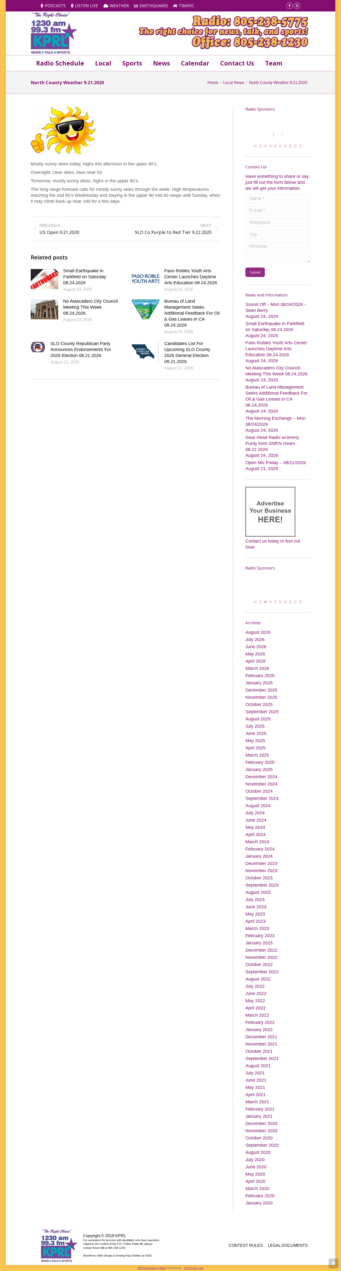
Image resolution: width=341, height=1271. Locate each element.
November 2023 (261, 879)
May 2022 (255, 1009)
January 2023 (259, 951)
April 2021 (255, 1103)
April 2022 (255, 1016)
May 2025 (255, 749)
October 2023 (259, 886)
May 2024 (255, 836)
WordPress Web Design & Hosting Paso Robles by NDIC (117, 1264)
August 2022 (258, 987)
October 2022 (259, 973)
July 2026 (255, 648)
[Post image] (44, 279)
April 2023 (255, 929)
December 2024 (261, 785)
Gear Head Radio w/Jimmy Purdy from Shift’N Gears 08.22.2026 (272, 447)
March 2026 (257, 677)
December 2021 (261, 1045)
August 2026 (258, 640)
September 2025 (262, 720)
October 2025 (259, 713)
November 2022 (261, 966)
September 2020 (262, 1153)
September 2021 (262, 1067)
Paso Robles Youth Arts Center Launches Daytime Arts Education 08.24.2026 (190, 276)
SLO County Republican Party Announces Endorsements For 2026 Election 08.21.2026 (80, 349)
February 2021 (260, 1117)
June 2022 (255, 1002)
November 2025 (261, 706)
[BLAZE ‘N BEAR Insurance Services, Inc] (265, 592)
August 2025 (258, 727)
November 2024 (261, 792)
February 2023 (260, 944)
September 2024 (262, 807)
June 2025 (255, 742)
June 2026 (255, 655)
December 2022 (261, 958)
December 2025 (261, 698)
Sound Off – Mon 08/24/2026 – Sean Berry (276, 311)
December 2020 (261, 1132)
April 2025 (255, 756)
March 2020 (257, 1197)
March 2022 (257, 1023)
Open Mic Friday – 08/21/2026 (275, 466)
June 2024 (255, 828)
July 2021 (255, 1081)
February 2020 (260, 1204)
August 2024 (258, 814)
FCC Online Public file (130, 1252)
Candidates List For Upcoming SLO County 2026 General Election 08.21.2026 (187, 352)
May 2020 (255, 1182)
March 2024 (257, 850)
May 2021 (255, 1096)
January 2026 (259, 691)
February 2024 (260, 857)
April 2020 (255, 1190)
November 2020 (261, 1139)
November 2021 (261, 1052)
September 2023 (262, 893)
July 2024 (255, 821)
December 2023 (261, 872)
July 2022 (255, 994)
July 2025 (255, 734)
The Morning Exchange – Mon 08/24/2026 (275, 425)
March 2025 (257, 763)
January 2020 (259, 1211)
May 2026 (255, 662)
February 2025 (260, 771)
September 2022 (262, 980)
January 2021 (259, 1125)
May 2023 (255, 922)
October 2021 (259, 1060)
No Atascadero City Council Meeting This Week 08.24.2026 (90, 307)
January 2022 (259, 1038)
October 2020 (259, 1146)
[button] (255, 150)
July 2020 (255, 1168)
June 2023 (255, 915)
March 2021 (257, 1110)
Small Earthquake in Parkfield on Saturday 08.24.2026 (84, 276)
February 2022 (260, 1031)
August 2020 (258, 1161)
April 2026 (255, 669)
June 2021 (255, 1088)
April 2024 (255, 843)
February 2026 (260, 684)
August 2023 (258, 901)
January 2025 (259, 778)
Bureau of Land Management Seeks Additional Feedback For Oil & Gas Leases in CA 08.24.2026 (192, 313)
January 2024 (259, 864)
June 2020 (255, 1175)
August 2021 (258, 1074)
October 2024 (259, 799)
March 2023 (257, 937)
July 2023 (255, 908)
